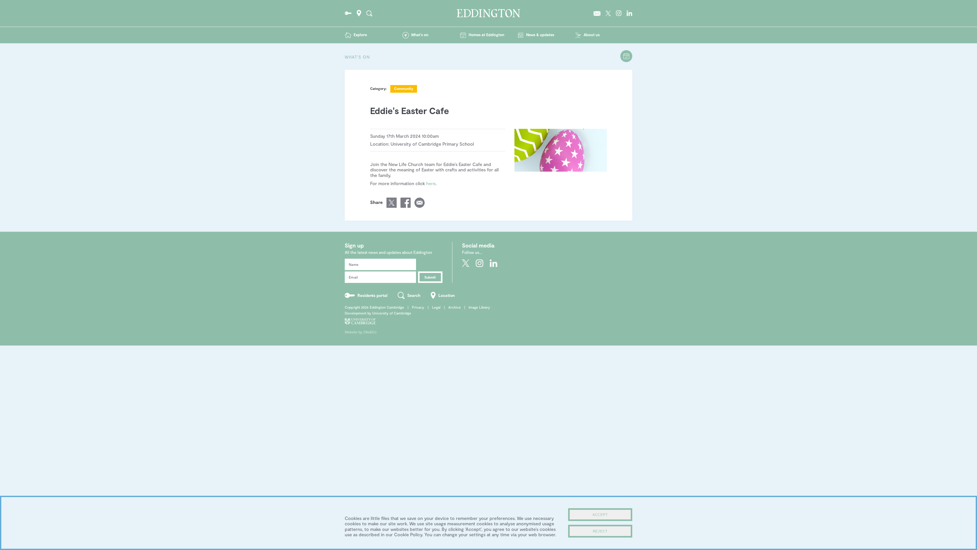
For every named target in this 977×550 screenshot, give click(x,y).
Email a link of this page (419, 203)
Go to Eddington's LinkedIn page (629, 13)
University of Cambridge (391, 313)
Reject (600, 531)
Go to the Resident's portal (348, 13)
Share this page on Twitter (391, 203)
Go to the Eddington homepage (488, 13)
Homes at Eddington (486, 34)
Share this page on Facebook (405, 203)
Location (446, 295)
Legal (436, 307)
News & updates (540, 34)
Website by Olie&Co (361, 332)
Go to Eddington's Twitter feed (608, 13)
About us (592, 34)
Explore (360, 34)
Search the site (369, 13)
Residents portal (372, 295)
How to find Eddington (359, 13)
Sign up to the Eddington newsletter (597, 13)
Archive (454, 307)
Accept (600, 515)
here (431, 183)
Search (414, 295)
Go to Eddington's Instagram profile (619, 13)
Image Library (479, 307)
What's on (419, 34)
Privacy (418, 307)
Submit (430, 277)
